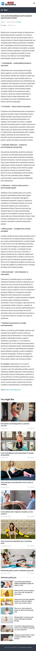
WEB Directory (8, 647)
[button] (4, 10)
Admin (2, 22)
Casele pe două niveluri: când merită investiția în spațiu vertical (24, 637)
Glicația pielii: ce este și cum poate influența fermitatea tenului (23, 619)
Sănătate (18, 22)
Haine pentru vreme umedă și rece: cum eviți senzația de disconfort (24, 592)
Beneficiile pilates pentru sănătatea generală (17, 570)
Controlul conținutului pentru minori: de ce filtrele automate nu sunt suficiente (24, 628)
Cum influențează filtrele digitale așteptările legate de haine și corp (24, 583)
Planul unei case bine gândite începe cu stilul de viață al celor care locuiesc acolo (24, 601)
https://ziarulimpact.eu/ (13, 390)
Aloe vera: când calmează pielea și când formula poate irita (24, 610)
